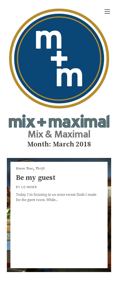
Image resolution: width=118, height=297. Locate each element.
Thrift (40, 168)
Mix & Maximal (59, 134)
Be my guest (35, 177)
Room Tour (24, 168)
